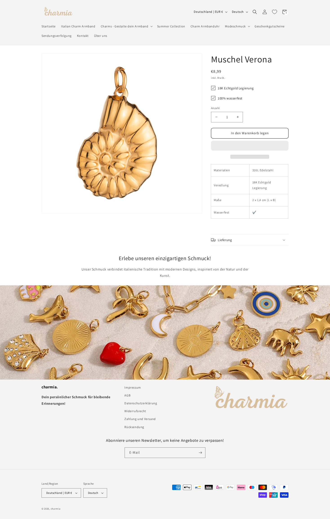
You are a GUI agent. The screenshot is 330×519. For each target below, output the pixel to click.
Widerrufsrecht (135, 411)
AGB (127, 395)
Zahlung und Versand (140, 419)
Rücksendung (134, 427)
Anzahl (215, 108)
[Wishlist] (274, 12)
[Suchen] (255, 12)
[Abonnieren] (200, 452)
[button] (249, 146)
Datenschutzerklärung (140, 403)
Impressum (132, 387)
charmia (56, 508)
